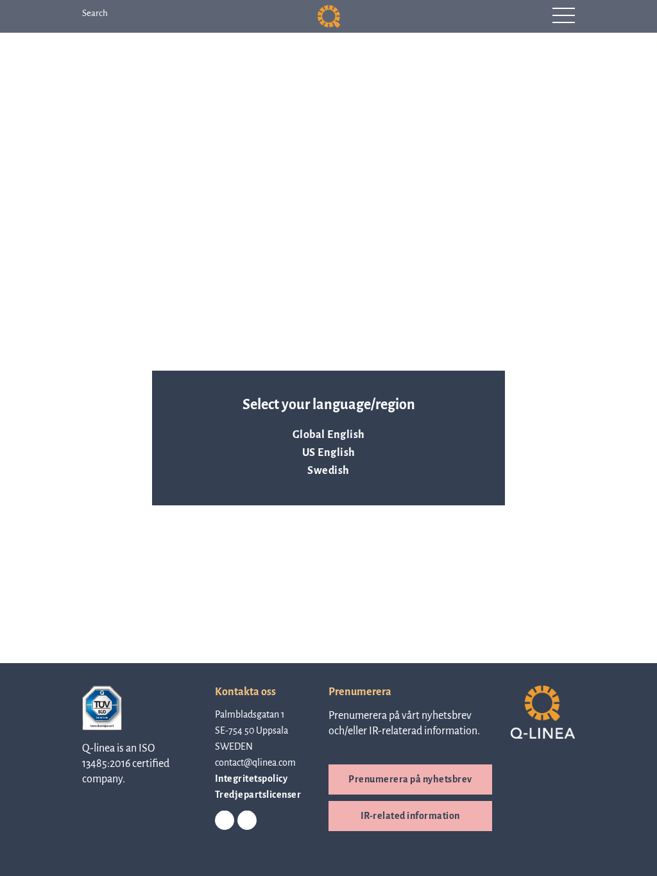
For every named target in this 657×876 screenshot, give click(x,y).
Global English (329, 435)
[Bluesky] (247, 821)
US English (328, 453)
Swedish (328, 470)
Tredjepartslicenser (258, 794)
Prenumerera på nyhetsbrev (410, 779)
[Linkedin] (224, 821)
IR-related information (410, 816)
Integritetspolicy (251, 778)
